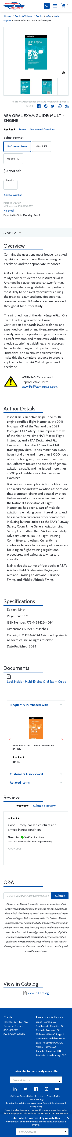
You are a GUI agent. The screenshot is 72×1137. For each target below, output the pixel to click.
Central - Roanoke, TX (47, 1030)
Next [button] (62, 739)
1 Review (21, 129)
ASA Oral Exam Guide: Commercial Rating (33, 747)
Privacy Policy (36, 1106)
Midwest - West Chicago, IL (50, 1034)
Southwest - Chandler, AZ (50, 1026)
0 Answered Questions (42, 129)
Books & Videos (23, 16)
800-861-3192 (11, 1030)
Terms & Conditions (52, 1103)
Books (39, 16)
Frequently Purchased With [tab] (29, 705)
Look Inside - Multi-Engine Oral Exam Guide (36, 681)
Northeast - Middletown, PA (50, 1038)
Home (7, 16)
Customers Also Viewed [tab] (26, 774)
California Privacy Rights (21, 1096)
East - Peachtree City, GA (49, 1042)
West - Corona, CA (46, 1021)
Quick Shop (35, 762)
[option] (36, 52)
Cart (68, 5)
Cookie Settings (36, 1099)
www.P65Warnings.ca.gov (39, 386)
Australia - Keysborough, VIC (51, 1055)
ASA (48, 16)
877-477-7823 (21, 1021)
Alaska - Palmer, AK (46, 1046)
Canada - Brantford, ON (48, 1051)
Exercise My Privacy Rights (47, 1096)
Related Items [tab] (20, 782)
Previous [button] (10, 739)
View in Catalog (38, 993)
